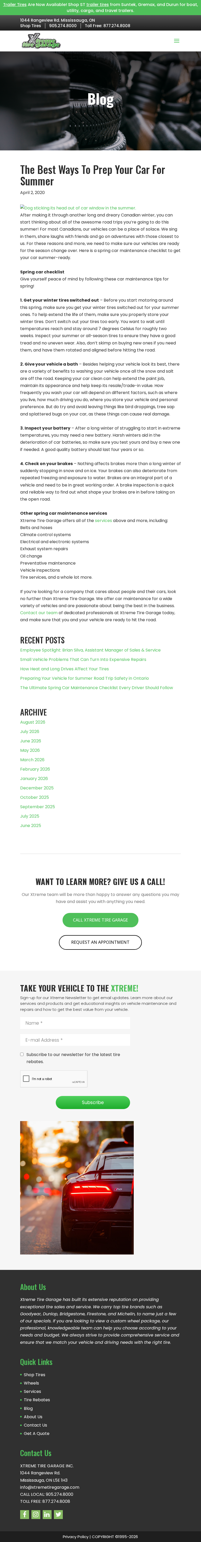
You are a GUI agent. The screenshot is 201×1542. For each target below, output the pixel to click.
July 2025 (29, 816)
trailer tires (97, 4)
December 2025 (37, 788)
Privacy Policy (75, 1536)
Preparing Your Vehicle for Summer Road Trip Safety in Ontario (84, 678)
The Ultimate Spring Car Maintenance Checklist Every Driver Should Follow (96, 688)
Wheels (31, 1383)
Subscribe (93, 1102)
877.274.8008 (116, 25)
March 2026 (32, 760)
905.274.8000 (63, 25)
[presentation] (54, 1079)
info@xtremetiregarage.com (49, 1487)
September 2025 (37, 807)
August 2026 (32, 722)
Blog (28, 1408)
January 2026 (34, 779)
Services (32, 1391)
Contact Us (35, 1425)
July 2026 (29, 732)
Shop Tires (30, 25)
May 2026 (30, 750)
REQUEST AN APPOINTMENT (100, 942)
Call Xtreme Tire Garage (100, 920)
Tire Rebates (37, 1400)
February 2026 (35, 769)
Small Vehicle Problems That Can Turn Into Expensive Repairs (83, 659)
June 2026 (30, 741)
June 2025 (30, 826)
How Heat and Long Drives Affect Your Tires (64, 669)
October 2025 (34, 797)
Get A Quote (36, 1433)
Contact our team (39, 613)
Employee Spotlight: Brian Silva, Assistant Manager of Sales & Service (90, 650)
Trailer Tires (15, 4)
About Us (33, 1417)
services (103, 521)
